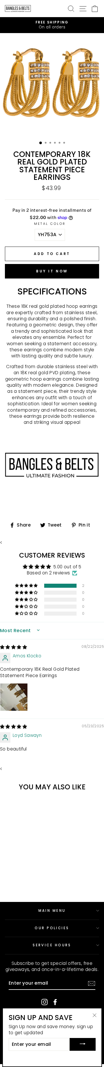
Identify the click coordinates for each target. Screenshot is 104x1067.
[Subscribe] (91, 983)
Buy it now (52, 271)
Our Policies (52, 928)
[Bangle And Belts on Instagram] (44, 1002)
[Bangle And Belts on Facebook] (55, 1002)
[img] (13, 647)
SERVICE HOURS (52, 945)
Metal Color (50, 223)
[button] (27, 586)
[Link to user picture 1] (14, 697)
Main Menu (52, 910)
